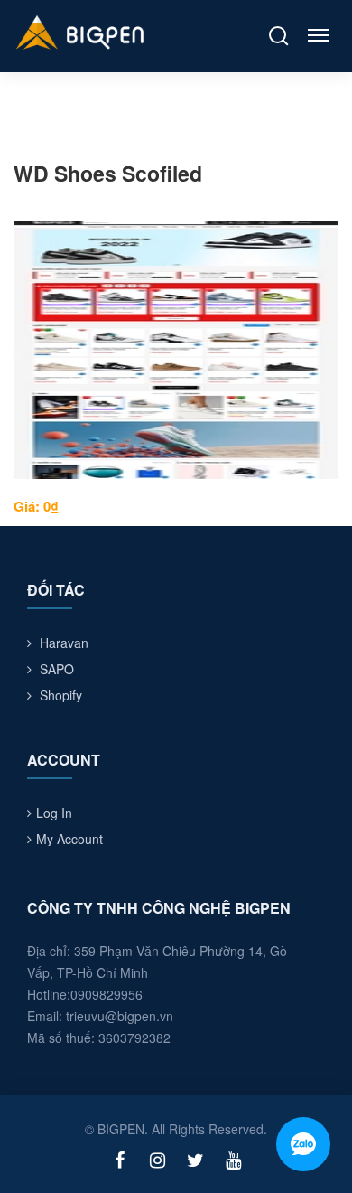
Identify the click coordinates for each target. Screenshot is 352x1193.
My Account (69, 839)
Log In (54, 812)
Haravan (64, 643)
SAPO (57, 669)
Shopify (61, 695)
